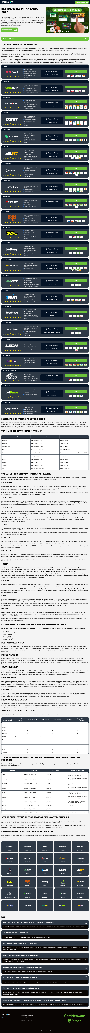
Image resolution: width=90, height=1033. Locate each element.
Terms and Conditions (27, 1020)
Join (76, 71)
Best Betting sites (7, 30)
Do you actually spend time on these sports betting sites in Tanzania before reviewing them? (34, 1000)
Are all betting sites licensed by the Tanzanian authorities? (23, 967)
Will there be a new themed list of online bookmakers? (21, 988)
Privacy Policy (24, 1018)
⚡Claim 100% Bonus (82, 2)
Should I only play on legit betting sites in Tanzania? (20, 955)
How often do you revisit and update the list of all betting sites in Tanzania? (28, 922)
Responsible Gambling (27, 1015)
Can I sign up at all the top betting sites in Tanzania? (20, 978)
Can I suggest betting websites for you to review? (20, 943)
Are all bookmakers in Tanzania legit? (15, 933)
